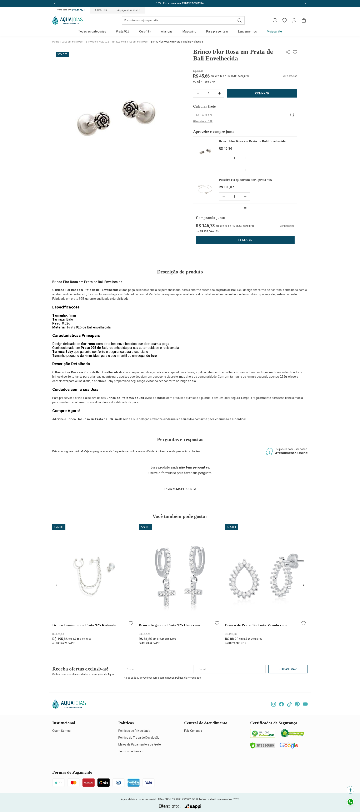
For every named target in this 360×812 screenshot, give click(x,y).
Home (55, 41)
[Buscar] (239, 20)
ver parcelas (290, 76)
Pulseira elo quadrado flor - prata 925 (245, 180)
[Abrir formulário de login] (294, 20)
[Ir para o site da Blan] (169, 806)
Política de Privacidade (188, 677)
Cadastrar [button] (288, 669)
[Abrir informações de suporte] (275, 20)
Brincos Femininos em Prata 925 (130, 41)
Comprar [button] (262, 93)
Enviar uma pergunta (180, 489)
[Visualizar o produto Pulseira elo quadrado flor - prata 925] (205, 189)
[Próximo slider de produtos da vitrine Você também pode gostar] (303, 584)
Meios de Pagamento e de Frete (139, 744)
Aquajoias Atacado (128, 10)
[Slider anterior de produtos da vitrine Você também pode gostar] (56, 584)
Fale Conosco (193, 730)
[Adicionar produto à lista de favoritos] (294, 52)
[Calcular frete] (292, 115)
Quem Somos (61, 730)
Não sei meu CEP (202, 121)
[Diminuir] (198, 93)
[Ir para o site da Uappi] (193, 806)
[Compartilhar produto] (288, 52)
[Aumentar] (219, 93)
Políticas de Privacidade (134, 730)
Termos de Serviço (131, 751)
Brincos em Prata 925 (97, 41)
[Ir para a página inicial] (67, 20)
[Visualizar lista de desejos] (284, 20)
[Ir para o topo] (350, 790)
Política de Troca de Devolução (138, 737)
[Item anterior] (55, 3)
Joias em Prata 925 (72, 41)
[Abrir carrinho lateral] (304, 20)
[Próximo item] (305, 3)
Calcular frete (204, 106)
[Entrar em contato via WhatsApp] (350, 802)
